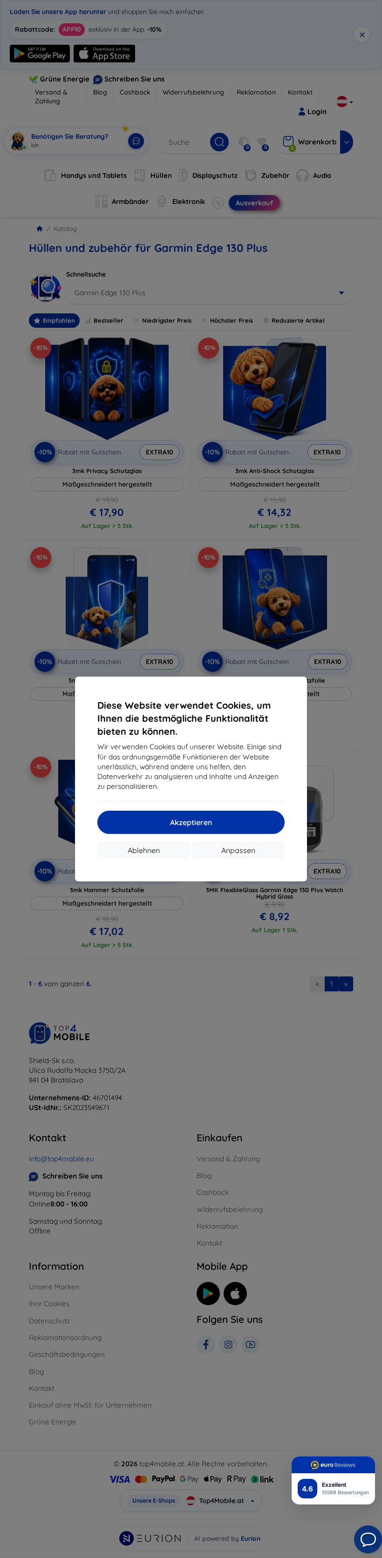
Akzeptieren (191, 822)
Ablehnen (144, 850)
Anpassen (238, 850)
